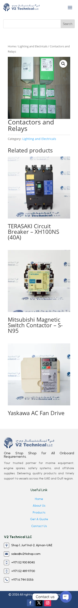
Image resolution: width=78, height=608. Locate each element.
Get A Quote (39, 519)
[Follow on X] (39, 602)
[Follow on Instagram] (47, 602)
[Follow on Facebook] (30, 602)
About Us (39, 505)
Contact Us (39, 526)
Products (39, 512)
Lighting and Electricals (32, 46)
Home (12, 46)
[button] (63, 64)
